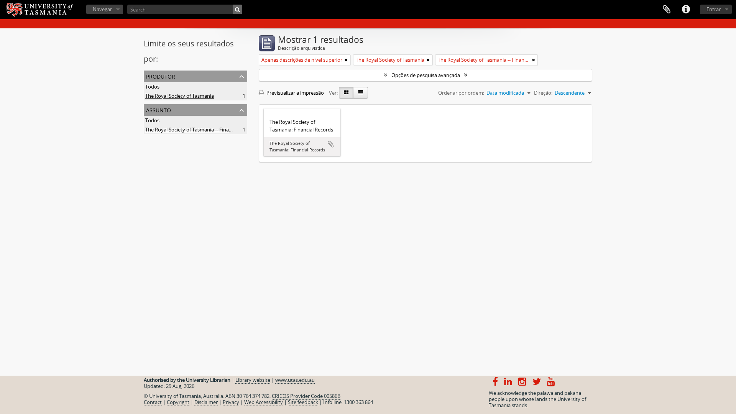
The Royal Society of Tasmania (179, 95)
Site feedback (303, 402)
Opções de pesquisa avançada (425, 75)
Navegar (102, 9)
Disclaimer (206, 402)
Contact (153, 402)
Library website (252, 379)
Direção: (543, 92)
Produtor (160, 76)
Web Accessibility (263, 402)
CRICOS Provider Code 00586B (306, 396)
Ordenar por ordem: (461, 92)
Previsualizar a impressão (294, 92)
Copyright (178, 402)
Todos (152, 86)
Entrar (713, 9)
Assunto (158, 109)
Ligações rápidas (685, 9)
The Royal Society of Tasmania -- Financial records (201, 129)
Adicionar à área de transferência (331, 144)
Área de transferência (666, 9)
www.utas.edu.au (295, 379)
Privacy (231, 402)
